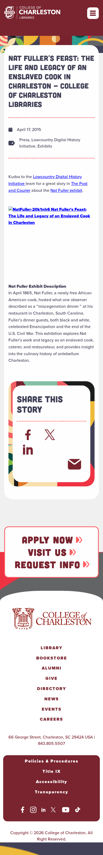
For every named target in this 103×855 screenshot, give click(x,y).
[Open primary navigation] (93, 13)
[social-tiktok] (77, 811)
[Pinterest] (28, 464)
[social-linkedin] (43, 811)
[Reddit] (74, 434)
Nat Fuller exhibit (66, 190)
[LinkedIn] (28, 449)
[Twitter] (51, 434)
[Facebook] (28, 434)
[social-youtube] (65, 811)
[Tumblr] (74, 449)
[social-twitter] (54, 811)
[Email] (74, 464)
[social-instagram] (33, 811)
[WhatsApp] (51, 449)
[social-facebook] (22, 811)
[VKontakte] (51, 464)
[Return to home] (43, 13)
